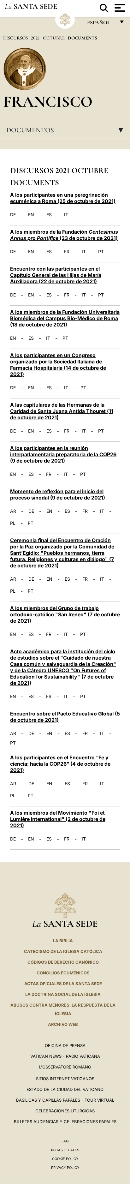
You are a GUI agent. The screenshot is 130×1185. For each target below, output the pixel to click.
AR (13, 511)
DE (13, 214)
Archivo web (63, 1024)
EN (31, 214)
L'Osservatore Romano (65, 1066)
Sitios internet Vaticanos (65, 1078)
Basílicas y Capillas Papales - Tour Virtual (65, 1100)
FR (66, 251)
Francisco (47, 101)
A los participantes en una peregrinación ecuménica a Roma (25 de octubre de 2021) (62, 198)
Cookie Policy (65, 1159)
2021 (36, 38)
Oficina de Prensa (65, 1045)
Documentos (66, 130)
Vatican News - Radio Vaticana (65, 1056)
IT (66, 214)
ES (49, 214)
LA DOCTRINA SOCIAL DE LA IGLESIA (63, 994)
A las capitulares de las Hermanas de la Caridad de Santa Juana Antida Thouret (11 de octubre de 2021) (61, 411)
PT (101, 251)
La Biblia (63, 940)
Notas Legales (65, 1150)
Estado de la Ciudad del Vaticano (65, 1089)
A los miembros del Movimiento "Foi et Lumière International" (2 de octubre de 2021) (57, 819)
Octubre (54, 38)
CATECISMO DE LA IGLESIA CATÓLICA (63, 951)
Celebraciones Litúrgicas (65, 1110)
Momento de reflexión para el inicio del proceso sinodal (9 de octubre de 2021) (57, 494)
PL (12, 523)
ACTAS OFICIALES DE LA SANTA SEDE (63, 983)
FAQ (65, 1141)
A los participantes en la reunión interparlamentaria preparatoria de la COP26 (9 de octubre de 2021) (63, 454)
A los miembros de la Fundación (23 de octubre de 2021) (64, 235)
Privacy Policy (65, 1167)
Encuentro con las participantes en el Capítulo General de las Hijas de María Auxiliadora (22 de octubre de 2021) (55, 275)
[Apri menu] (119, 8)
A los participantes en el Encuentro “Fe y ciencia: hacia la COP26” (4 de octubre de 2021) (60, 763)
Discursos (16, 38)
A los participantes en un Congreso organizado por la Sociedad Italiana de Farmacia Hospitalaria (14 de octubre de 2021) (58, 364)
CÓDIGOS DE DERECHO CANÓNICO (63, 962)
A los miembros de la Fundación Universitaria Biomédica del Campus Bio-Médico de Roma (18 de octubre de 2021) (65, 318)
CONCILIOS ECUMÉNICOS (63, 972)
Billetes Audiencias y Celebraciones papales (65, 1121)
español (101, 24)
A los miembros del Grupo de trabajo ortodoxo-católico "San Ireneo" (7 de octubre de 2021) (65, 614)
